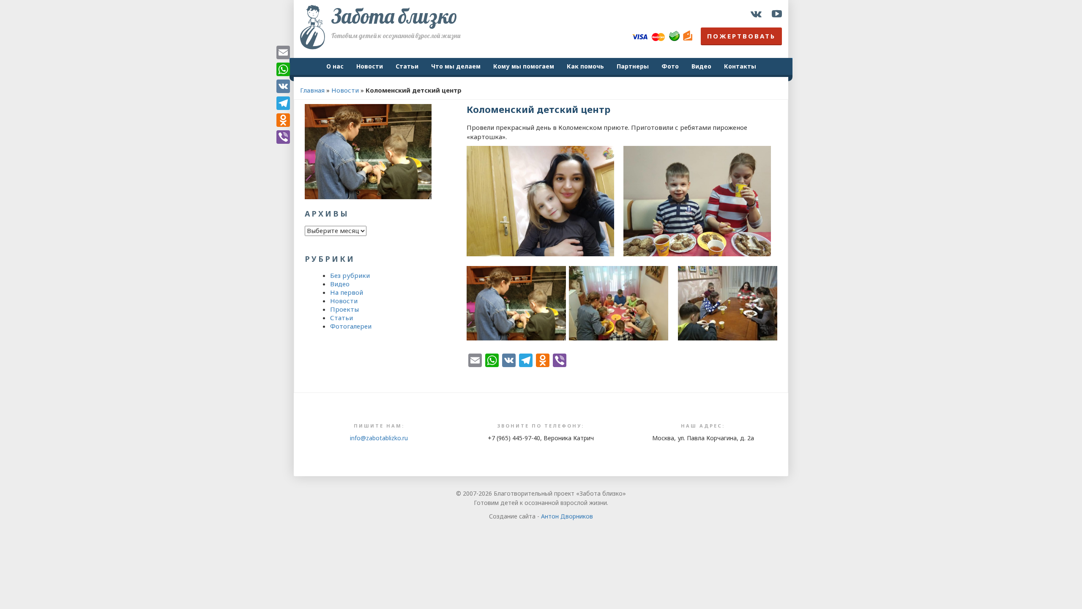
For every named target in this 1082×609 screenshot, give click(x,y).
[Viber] (283, 137)
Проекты (344, 309)
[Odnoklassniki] (283, 120)
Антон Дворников (567, 516)
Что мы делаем (456, 66)
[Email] (283, 52)
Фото (670, 66)
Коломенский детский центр (538, 109)
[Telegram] (283, 103)
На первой (346, 292)
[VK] (283, 86)
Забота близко (394, 16)
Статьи (407, 66)
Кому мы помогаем (523, 66)
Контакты (740, 66)
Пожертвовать (741, 36)
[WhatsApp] (283, 69)
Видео (701, 66)
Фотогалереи (351, 326)
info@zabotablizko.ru (379, 438)
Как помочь (585, 66)
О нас (335, 66)
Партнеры (633, 66)
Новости (369, 66)
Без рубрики (350, 275)
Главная (312, 90)
